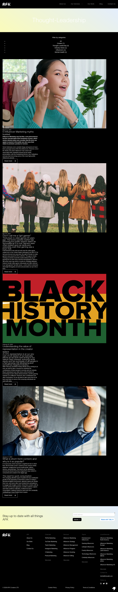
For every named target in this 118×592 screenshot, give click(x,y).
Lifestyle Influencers (88, 547)
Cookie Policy (52, 587)
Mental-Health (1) (61, 52)
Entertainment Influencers (86, 539)
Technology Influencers (89, 554)
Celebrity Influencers (88, 557)
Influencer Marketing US (107, 564)
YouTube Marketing (51, 541)
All (61, 41)
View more (48, 560)
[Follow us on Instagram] (101, 583)
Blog (101, 4)
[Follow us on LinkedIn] (106, 583)
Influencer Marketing (69, 538)
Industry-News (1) (61, 48)
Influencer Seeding (69, 552)
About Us (62, 4)
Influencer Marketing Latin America (106, 549)
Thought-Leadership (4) (61, 46)
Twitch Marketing (50, 545)
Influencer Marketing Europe (106, 544)
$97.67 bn (35, 252)
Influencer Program (69, 548)
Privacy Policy (69, 587)
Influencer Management (70, 545)
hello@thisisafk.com (106, 576)
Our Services (75, 4)
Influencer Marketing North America (106, 539)
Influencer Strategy (69, 541)
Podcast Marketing (50, 555)
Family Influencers (87, 550)
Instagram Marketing (51, 548)
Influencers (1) (61, 50)
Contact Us (111, 4)
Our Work (91, 4)
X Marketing (48, 552)
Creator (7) (61, 43)
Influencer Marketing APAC (106, 560)
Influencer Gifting (68, 555)
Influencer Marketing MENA (106, 555)
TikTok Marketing (50, 538)
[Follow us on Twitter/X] (104, 583)
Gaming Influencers (88, 543)
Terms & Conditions (89, 587)
